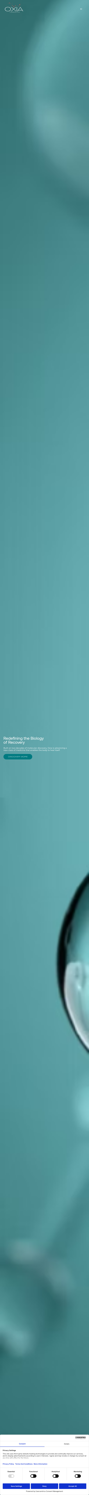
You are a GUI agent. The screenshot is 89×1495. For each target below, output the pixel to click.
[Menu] (81, 9)
